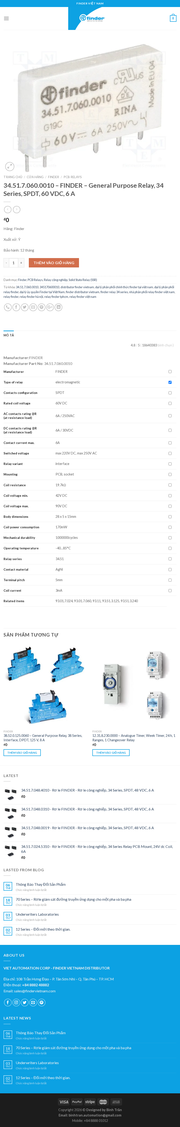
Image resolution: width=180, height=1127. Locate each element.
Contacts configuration (21, 393)
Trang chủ (13, 177)
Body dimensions (16, 516)
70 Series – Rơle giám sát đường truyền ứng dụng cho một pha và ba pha (73, 899)
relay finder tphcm (56, 297)
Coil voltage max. (16, 506)
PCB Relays (73, 177)
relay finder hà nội (31, 297)
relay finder (11, 297)
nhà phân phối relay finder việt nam (152, 292)
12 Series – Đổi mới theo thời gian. (43, 929)
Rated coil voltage (17, 403)
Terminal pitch (14, 580)
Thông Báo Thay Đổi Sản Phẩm (41, 884)
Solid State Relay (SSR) (83, 280)
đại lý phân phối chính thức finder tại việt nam (124, 287)
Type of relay (13, 382)
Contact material (16, 569)
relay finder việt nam (82, 297)
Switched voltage (16, 453)
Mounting (11, 474)
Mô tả (9, 335)
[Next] (176, 704)
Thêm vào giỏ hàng (54, 262)
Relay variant (13, 464)
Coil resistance (15, 485)
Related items (14, 601)
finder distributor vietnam (82, 292)
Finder (53, 177)
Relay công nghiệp (56, 280)
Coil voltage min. (16, 495)
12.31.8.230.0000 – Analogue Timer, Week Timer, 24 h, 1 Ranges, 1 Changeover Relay (133, 738)
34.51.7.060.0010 (27, 287)
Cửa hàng (35, 177)
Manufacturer (14, 372)
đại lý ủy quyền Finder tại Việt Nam (42, 292)
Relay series (13, 559)
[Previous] (3, 704)
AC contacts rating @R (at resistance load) (20, 416)
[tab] (9, 335)
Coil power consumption (21, 527)
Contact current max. (19, 443)
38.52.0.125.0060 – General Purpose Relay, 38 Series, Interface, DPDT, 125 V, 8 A (43, 738)
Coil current (12, 590)
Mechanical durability (19, 538)
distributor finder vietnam (77, 287)
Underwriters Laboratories (37, 914)
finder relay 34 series (114, 292)
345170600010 (49, 287)
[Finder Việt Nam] (90, 18)
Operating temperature (21, 548)
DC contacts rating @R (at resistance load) (20, 430)
